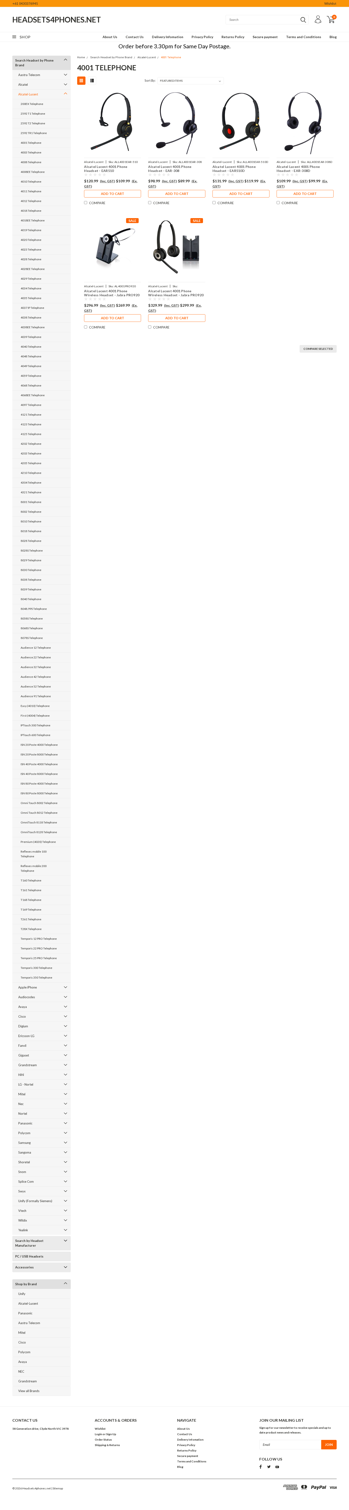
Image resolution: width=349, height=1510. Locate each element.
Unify (21, 1294)
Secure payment (265, 37)
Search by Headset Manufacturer (29, 1243)
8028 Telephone (31, 541)
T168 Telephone (31, 900)
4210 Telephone (31, 473)
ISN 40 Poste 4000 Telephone (39, 764)
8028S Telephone (32, 550)
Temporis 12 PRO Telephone (39, 938)
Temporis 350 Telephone (36, 977)
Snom (22, 1172)
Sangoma (24, 1152)
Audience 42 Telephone (36, 677)
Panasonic (25, 1123)
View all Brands (28, 1391)
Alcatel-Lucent (28, 94)
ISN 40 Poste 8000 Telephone (39, 774)
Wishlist (330, 3)
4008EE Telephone (33, 172)
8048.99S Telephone (34, 609)
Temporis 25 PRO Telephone (39, 958)
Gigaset (23, 1055)
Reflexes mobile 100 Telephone (34, 854)
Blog (333, 37)
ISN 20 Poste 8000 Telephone (39, 754)
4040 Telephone (31, 346)
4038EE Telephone (33, 327)
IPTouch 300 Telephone (35, 725)
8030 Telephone (31, 570)
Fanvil (22, 1045)
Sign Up (111, 1434)
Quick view (112, 123)
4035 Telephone (31, 298)
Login (98, 1434)
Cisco (22, 1016)
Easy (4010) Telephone (35, 706)
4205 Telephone (31, 463)
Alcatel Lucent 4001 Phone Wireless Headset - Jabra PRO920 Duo (175, 295)
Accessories (24, 1267)
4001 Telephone (31, 142)
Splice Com (26, 1181)
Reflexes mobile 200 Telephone (34, 868)
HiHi (21, 1075)
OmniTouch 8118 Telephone (39, 822)
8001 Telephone (31, 502)
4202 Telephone (31, 443)
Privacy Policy (202, 37)
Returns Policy (233, 37)
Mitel (21, 1094)
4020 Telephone (31, 240)
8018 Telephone (31, 531)
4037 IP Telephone (32, 308)
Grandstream (27, 1065)
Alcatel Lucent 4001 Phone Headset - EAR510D (234, 169)
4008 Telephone (31, 162)
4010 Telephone (31, 181)
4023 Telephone (31, 249)
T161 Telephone (31, 890)
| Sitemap (57, 1488)
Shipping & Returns (107, 1445)
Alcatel (23, 84)
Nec (21, 1104)
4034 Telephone (31, 288)
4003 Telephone (31, 152)
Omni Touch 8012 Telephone (39, 812)
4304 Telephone (31, 482)
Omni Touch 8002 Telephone (39, 803)
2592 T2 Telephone (33, 123)
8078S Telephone (32, 638)
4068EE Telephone (33, 395)
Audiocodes (26, 997)
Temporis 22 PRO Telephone (39, 948)
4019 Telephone (31, 230)
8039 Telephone (31, 589)
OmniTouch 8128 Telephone (39, 832)
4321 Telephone (31, 492)
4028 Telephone (31, 259)
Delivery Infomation (167, 37)
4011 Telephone (31, 191)
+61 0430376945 (25, 3)
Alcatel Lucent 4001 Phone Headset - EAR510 (105, 169)
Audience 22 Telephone (36, 657)
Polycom (24, 1133)
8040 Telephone (31, 599)
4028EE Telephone (33, 269)
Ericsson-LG (26, 1036)
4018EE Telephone (33, 220)
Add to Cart (112, 194)
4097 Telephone (31, 405)
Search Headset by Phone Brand (34, 62)
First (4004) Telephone (35, 715)
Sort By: (150, 80)
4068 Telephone (31, 385)
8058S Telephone (32, 618)
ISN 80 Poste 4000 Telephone (39, 783)
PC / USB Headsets (29, 1256)
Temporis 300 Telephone (36, 968)
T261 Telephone (31, 919)
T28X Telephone (31, 929)
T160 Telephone (31, 880)
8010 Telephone (31, 521)
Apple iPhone (27, 987)
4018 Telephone (31, 210)
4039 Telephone (31, 337)
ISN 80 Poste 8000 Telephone (39, 793)
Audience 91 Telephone (36, 696)
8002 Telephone (31, 511)
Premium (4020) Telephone (38, 842)
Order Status (103, 1439)
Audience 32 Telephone (36, 667)
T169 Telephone (31, 909)
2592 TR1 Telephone (34, 133)
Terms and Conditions (303, 37)
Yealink (23, 1230)
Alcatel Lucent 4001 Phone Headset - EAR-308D (298, 169)
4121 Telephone (31, 414)
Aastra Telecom (29, 75)
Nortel (22, 1113)
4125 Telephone (31, 434)
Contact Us (135, 37)
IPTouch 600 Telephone (35, 735)
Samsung (24, 1143)
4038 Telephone (31, 317)
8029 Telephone (31, 560)
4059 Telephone (31, 376)
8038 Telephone (31, 579)
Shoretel (24, 1162)
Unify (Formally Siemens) (35, 1201)
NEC (21, 1371)
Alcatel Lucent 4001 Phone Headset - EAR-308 (169, 169)
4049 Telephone (31, 366)
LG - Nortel (25, 1084)
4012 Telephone (31, 201)
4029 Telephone (31, 278)
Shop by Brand (26, 1284)
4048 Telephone (31, 356)
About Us (110, 37)
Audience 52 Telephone (36, 686)
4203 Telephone (31, 453)
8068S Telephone (32, 628)
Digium (23, 1026)
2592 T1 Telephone (33, 113)
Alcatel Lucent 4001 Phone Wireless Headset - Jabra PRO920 (111, 293)
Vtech (22, 1211)
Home (81, 57)
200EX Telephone (32, 104)
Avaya (22, 1007)
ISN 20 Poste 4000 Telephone (39, 744)
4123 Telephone (31, 424)
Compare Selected (318, 349)
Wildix (22, 1220)
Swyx (22, 1191)
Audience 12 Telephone (36, 647)
